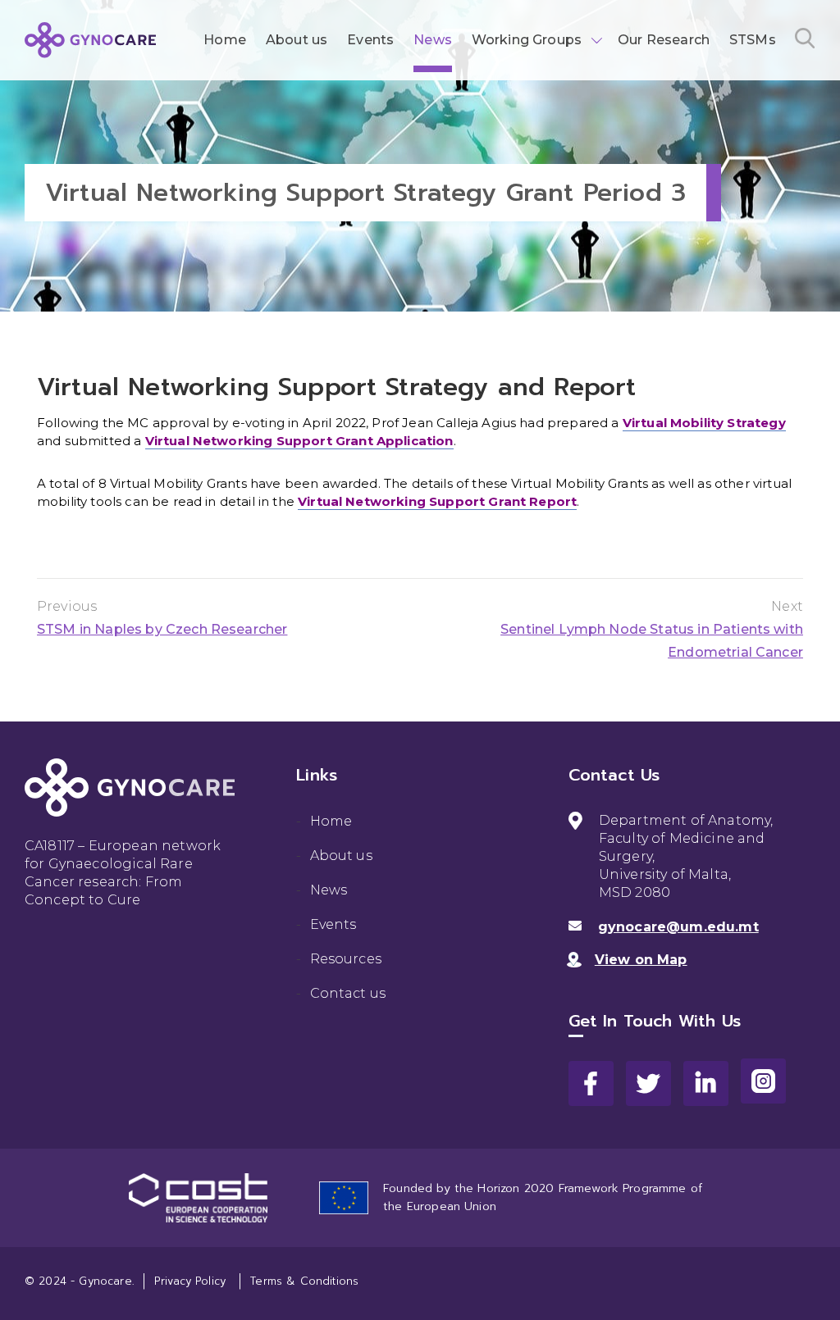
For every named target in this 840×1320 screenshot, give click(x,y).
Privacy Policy (190, 1281)
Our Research (664, 40)
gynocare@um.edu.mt (678, 927)
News (432, 40)
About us (296, 40)
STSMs (752, 40)
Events (370, 40)
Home (224, 40)
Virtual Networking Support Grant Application (299, 440)
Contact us (348, 993)
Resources (345, 959)
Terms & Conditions (304, 1281)
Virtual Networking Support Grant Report (437, 501)
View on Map (641, 959)
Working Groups (527, 40)
